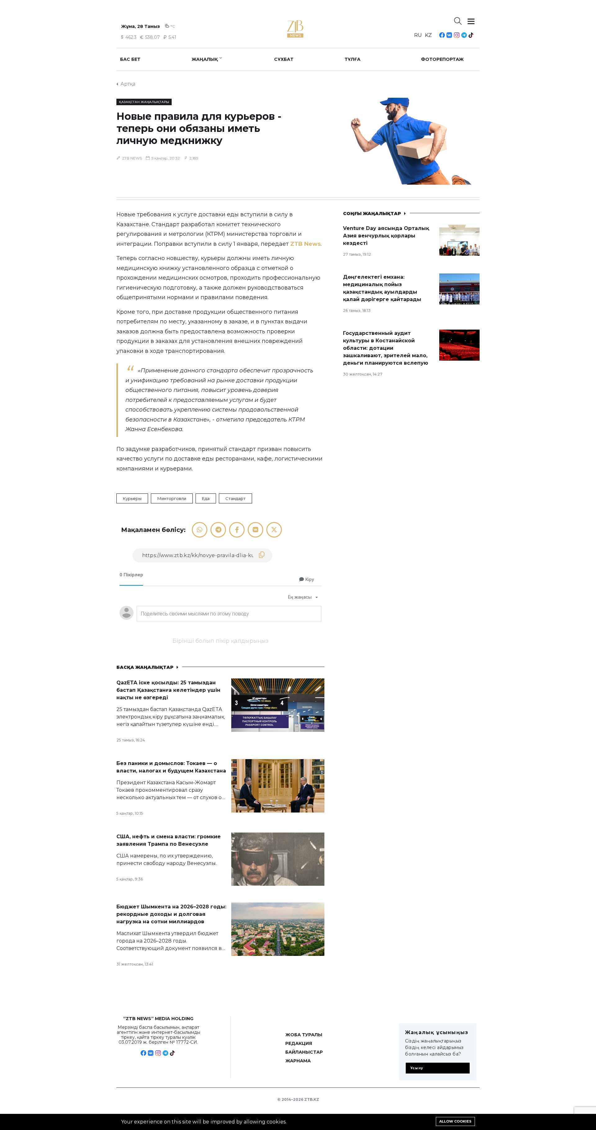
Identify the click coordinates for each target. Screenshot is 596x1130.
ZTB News (305, 244)
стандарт (235, 498)
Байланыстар (304, 1052)
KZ (428, 35)
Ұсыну (416, 1068)
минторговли (171, 498)
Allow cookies (455, 1121)
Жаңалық (205, 59)
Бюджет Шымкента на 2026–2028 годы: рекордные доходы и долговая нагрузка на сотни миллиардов (171, 914)
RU (418, 35)
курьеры (132, 498)
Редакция (298, 1043)
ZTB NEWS (132, 158)
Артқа (127, 84)
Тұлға (352, 59)
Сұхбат (283, 59)
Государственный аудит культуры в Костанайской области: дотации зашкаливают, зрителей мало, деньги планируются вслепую (385, 348)
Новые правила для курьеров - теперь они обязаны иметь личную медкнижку (199, 128)
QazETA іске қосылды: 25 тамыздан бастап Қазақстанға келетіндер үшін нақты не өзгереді (168, 690)
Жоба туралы (303, 1034)
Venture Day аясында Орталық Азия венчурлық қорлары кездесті (386, 235)
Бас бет (130, 59)
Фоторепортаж (442, 59)
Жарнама (298, 1060)
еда (206, 498)
